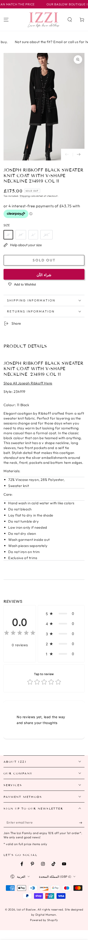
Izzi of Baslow (26, 909)
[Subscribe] (81, 822)
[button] (70, 20)
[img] (20, 633)
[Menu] (6, 20)
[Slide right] (78, 154)
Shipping (25, 195)
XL (46, 235)
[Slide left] (67, 154)
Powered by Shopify (44, 920)
